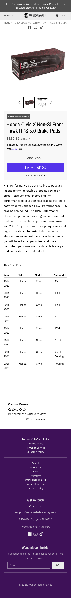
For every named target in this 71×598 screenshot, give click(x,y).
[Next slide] (51, 102)
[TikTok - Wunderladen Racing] (41, 27)
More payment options (35, 175)
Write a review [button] (35, 419)
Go (57, 565)
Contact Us (35, 506)
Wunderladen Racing (40, 584)
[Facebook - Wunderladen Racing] (29, 27)
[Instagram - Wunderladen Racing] (35, 27)
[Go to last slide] (19, 102)
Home (7, 23)
